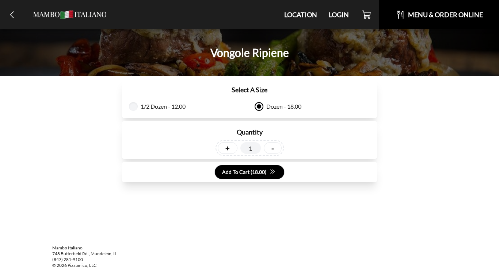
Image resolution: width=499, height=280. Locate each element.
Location (300, 15)
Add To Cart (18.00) (244, 172)
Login (339, 15)
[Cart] (367, 14)
